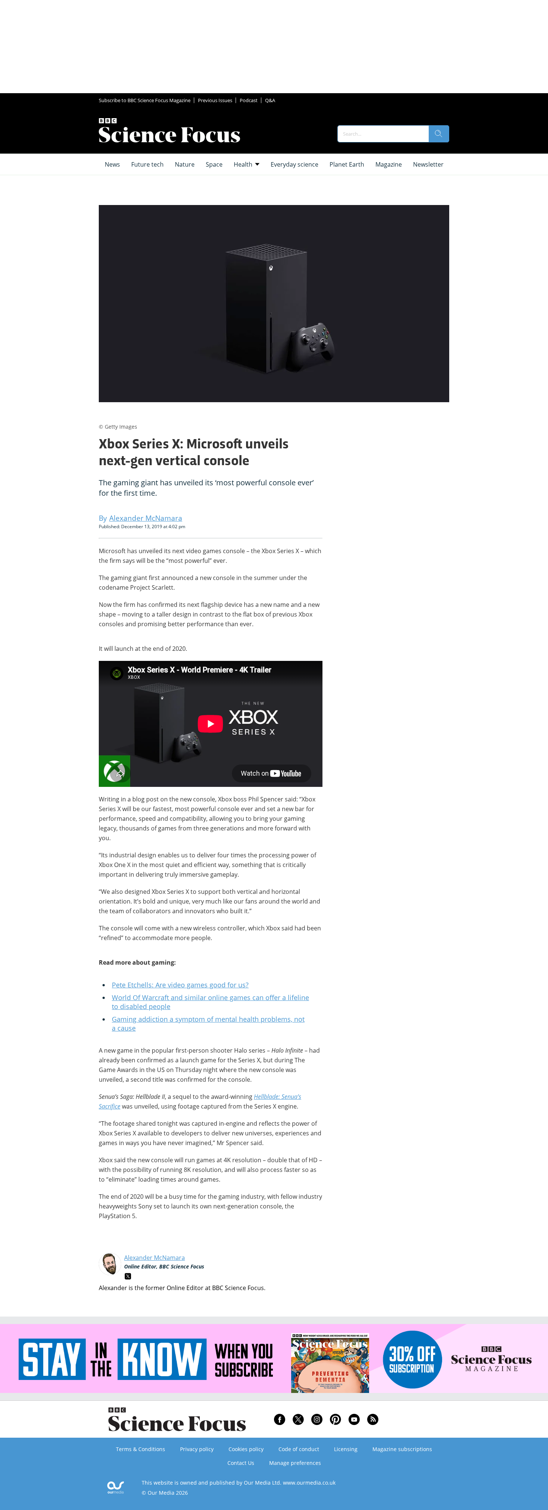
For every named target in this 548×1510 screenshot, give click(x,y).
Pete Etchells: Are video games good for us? (180, 984)
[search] (439, 133)
